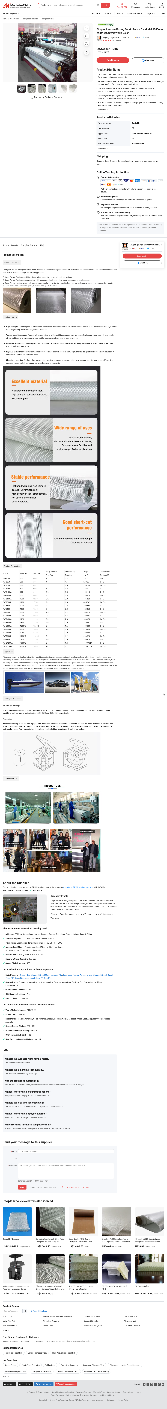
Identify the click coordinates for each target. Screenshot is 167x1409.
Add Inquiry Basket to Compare (48, 97)
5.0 (133, 248)
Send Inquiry (113, 60)
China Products (43, 1392)
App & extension (133, 13)
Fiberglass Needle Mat (30, 978)
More (5, 1376)
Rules (162, 13)
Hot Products (30, 1392)
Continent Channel (113, 1392)
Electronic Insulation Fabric (68, 1371)
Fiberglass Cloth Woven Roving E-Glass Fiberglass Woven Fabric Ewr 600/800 (50, 1289)
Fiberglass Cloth (47, 18)
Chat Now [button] (149, 60)
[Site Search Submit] (105, 5)
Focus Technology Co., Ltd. (65, 1400)
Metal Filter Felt (9, 1321)
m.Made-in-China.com (89, 1395)
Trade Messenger (44, 1384)
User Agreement (97, 1400)
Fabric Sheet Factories (31, 1365)
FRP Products (129, 1316)
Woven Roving (86, 975)
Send (22, 1187)
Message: (13, 1165)
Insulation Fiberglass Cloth (15, 1371)
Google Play (25, 1384)
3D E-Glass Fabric (142, 1286)
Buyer (107, 13)
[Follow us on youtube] (155, 1384)
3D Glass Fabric (9, 1325)
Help (119, 13)
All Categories (11, 13)
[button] (98, 5)
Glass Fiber (25, 975)
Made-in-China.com (72, 1395)
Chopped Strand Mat (40, 975)
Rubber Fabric (10, 1365)
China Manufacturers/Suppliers (63, 1392)
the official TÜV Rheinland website (78, 887)
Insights (138, 1392)
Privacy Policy (123, 1400)
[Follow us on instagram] (151, 1384)
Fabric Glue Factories (69, 1365)
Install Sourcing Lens (67, 1384)
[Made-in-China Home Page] (17, 5)
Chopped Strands (91, 1321)
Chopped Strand (100, 975)
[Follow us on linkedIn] (163, 1384)
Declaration (111, 1400)
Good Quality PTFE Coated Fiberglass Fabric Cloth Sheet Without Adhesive (80, 1242)
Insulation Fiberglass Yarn (93, 1365)
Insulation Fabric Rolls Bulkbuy (96, 1371)
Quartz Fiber (8, 1316)
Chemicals (14, 18)
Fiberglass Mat (55, 975)
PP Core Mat (46, 978)
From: (14, 1151)
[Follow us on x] (148, 1384)
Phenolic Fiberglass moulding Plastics (58, 1316)
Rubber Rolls (50, 1365)
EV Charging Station (92, 1316)
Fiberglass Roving (71, 975)
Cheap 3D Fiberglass (11, 1239)
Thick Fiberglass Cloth (13, 1353)
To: (16, 1158)
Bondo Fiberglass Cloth (37, 1353)
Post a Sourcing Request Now (75, 1187)
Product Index (128, 1392)
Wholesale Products (83, 1392)
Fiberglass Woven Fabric (41, 1371)
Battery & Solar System (93, 1325)
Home (5, 18)
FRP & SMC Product (132, 1325)
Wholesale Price (99, 1392)
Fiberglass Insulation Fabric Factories (125, 1365)
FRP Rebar (15, 978)
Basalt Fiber (48, 1325)
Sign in (161, 7)
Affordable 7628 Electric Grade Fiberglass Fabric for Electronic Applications (147, 1242)
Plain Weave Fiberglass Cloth (63, 1353)
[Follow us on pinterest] (159, 1384)
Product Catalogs (39, 1311)
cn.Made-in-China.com (108, 1395)
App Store (9, 1384)
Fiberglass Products (30, 18)
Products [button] (44, 5)
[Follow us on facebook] (144, 1384)
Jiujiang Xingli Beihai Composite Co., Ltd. (117, 37)
